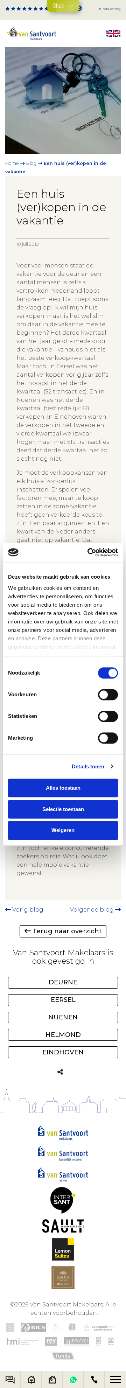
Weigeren (63, 831)
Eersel (63, 1000)
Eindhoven (63, 1052)
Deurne (63, 982)
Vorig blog (27, 909)
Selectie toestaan (63, 809)
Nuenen (63, 1017)
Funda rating (110, 9)
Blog (31, 163)
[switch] (108, 694)
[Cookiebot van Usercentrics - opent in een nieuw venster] (89, 552)
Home (12, 163)
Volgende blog (92, 909)
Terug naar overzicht (66, 931)
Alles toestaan (63, 788)
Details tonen (88, 766)
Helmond (63, 1035)
